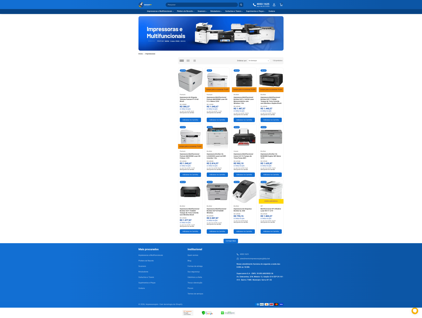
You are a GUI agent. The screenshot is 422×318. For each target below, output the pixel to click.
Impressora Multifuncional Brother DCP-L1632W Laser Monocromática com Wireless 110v (244, 100)
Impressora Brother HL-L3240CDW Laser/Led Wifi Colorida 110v (216, 156)
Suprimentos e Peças (255, 11)
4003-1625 (244, 254)
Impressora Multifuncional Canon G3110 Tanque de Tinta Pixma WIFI (243, 156)
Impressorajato (152, 304)
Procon (190, 288)
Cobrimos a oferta (195, 277)
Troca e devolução (195, 283)
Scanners (201, 11)
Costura (141, 288)
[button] (160, 11)
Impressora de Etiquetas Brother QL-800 (243, 210)
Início (140, 54)
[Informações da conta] (274, 4)
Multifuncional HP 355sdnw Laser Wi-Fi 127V (271, 210)
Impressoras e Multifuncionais (159, 11)
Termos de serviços (195, 294)
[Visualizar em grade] (181, 60)
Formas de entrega (195, 266)
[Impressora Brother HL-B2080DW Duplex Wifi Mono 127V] (271, 136)
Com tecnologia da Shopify (171, 304)
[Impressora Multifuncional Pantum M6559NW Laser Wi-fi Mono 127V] (190, 136)
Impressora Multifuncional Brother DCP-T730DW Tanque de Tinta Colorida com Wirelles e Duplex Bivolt (271, 100)
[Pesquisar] (241, 5)
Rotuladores (215, 11)
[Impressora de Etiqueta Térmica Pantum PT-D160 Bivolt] (190, 80)
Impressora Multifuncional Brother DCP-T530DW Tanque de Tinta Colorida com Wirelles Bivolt (189, 212)
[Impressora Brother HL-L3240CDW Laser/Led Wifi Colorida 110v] (217, 136)
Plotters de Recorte (185, 11)
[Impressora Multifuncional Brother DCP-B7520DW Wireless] (217, 191)
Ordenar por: (242, 61)
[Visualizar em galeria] (188, 60)
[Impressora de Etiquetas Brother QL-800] (244, 191)
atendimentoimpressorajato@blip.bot (255, 259)
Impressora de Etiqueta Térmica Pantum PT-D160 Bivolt (189, 99)
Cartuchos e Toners (233, 11)
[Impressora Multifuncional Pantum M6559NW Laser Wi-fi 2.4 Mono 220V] (217, 80)
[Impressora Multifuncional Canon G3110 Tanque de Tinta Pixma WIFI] (244, 136)
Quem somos (193, 255)
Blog (189, 261)
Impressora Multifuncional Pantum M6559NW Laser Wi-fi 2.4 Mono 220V (217, 99)
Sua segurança (194, 272)
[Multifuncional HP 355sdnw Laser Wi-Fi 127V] (271, 191)
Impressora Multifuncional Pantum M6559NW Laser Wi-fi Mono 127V (190, 156)
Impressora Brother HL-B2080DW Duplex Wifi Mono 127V (271, 156)
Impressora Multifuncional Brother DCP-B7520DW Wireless (216, 211)
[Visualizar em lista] (194, 60)
